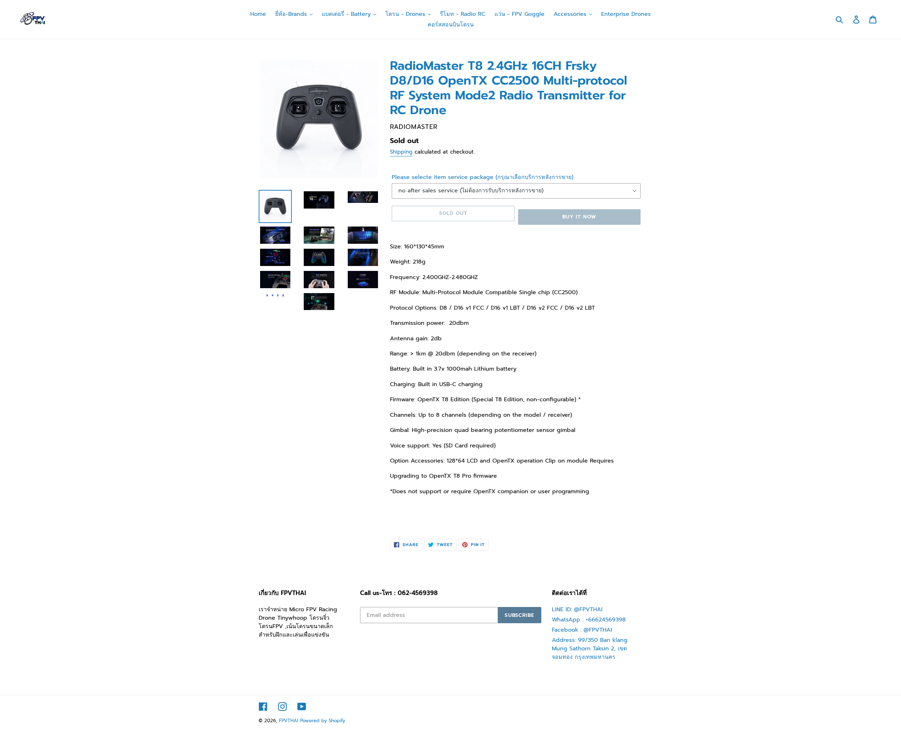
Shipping (401, 152)
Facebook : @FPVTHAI (582, 630)
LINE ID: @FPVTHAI (577, 609)
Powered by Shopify (322, 720)
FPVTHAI (288, 720)
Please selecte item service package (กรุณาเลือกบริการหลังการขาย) (482, 177)
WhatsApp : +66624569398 (589, 619)
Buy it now (579, 217)
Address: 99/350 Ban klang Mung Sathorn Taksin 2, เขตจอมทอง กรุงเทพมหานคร (590, 648)
